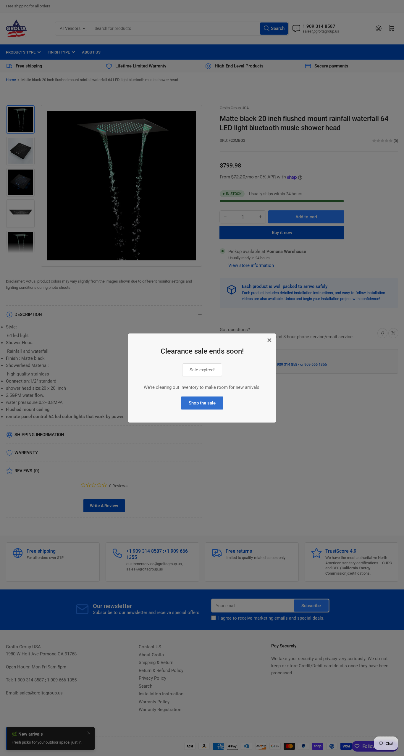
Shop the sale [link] (202, 403)
